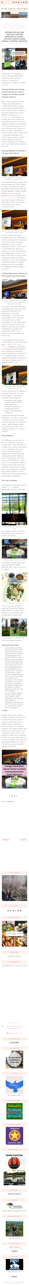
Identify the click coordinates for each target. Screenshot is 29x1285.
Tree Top (10, 487)
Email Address (14, 1247)
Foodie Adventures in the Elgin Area (14, 934)
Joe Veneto (8, 24)
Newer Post (6, 839)
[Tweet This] (14, 796)
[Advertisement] (14, 858)
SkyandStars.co (17, 1283)
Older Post (23, 839)
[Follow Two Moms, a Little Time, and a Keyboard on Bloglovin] (14, 1194)
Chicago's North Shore (9, 197)
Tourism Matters (14, 29)
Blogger (17, 1022)
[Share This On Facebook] (12, 796)
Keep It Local (19, 24)
